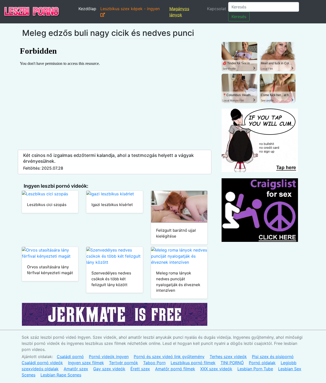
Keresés (239, 16)
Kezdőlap (87, 8)
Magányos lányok (179, 11)
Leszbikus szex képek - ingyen (130, 8)
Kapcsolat (216, 8)
